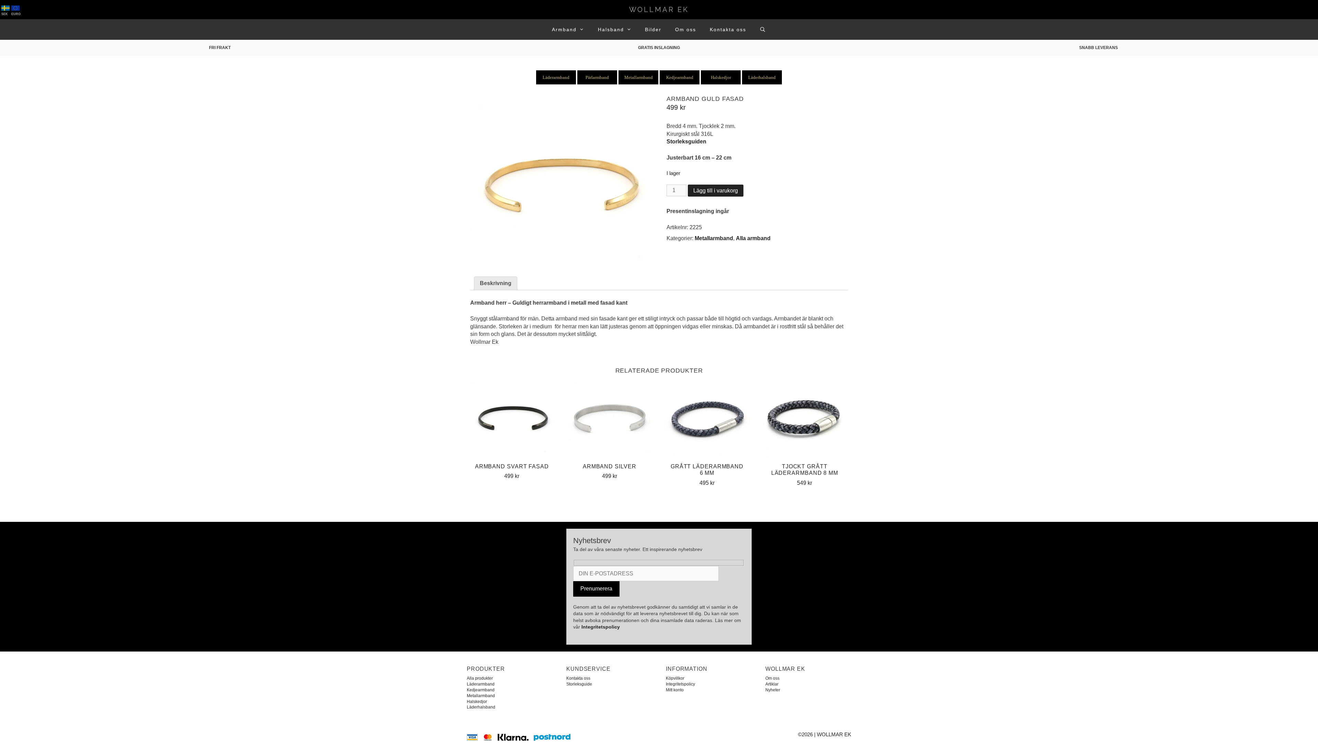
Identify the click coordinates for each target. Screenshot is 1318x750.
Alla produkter (480, 678)
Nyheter (772, 690)
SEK (4, 14)
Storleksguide (579, 684)
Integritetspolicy (600, 627)
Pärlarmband (597, 77)
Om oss (685, 29)
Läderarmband (556, 77)
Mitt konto (675, 690)
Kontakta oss (728, 29)
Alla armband (753, 238)
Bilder (653, 29)
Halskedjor (721, 77)
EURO (16, 14)
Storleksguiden (686, 141)
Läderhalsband (762, 77)
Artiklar (771, 684)
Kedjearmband (679, 77)
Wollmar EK (659, 9)
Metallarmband (638, 77)
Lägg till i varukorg (715, 191)
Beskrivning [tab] (495, 283)
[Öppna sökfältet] (763, 29)
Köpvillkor (675, 678)
